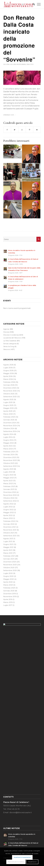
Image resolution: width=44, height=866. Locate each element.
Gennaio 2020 (9, 591)
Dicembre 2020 (9, 562)
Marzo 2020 (8, 585)
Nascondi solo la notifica (16, 862)
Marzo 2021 (7, 553)
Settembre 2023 (10, 466)
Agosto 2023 (8, 469)
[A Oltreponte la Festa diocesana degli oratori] (12, 151)
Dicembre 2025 (9, 388)
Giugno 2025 (8, 405)
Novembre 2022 (10, 495)
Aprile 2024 (8, 446)
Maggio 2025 (8, 408)
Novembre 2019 (9, 596)
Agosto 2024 (8, 434)
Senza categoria (9, 344)
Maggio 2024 (8, 443)
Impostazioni (32, 862)
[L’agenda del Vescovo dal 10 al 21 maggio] (31, 190)
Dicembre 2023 (9, 457)
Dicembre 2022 (9, 492)
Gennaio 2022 (8, 524)
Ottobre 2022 (8, 498)
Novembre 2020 (10, 565)
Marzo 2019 (8, 602)
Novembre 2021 (9, 530)
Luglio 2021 (7, 541)
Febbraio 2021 (9, 556)
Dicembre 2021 (9, 527)
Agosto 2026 (8, 365)
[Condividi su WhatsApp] (22, 130)
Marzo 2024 (8, 449)
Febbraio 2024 (9, 452)
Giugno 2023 (8, 475)
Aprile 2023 (7, 481)
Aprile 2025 (7, 411)
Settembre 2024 (10, 431)
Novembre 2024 (10, 426)
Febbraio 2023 (9, 486)
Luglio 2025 (8, 402)
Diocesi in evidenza (18, 64)
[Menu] (38, 4)
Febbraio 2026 (9, 382)
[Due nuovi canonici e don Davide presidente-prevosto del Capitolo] (12, 190)
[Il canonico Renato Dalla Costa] (22, 78)
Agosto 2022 (8, 504)
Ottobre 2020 (8, 567)
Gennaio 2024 (9, 454)
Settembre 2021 (9, 536)
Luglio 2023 (8, 472)
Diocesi (6, 64)
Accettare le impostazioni (22, 857)
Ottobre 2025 (8, 394)
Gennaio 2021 (8, 559)
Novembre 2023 (10, 460)
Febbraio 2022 (9, 521)
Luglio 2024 (8, 437)
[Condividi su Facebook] (7, 130)
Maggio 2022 (8, 512)
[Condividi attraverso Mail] (37, 130)
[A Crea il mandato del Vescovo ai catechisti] (12, 209)
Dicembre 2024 (9, 423)
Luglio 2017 (7, 605)
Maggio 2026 (8, 373)
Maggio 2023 (8, 478)
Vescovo (30, 64)
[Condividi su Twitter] (14, 130)
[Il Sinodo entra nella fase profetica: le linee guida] (12, 172)
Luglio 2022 (8, 507)
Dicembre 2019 (9, 594)
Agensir (6, 329)
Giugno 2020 (8, 576)
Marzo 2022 (8, 518)
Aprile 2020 (8, 582)
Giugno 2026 (8, 370)
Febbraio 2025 (9, 417)
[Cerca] (33, 4)
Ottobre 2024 (8, 428)
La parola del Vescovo (12, 338)
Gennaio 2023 (8, 489)
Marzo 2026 (8, 379)
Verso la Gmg (8, 346)
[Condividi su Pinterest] (29, 130)
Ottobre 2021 (8, 533)
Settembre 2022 (10, 501)
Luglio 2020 (8, 573)
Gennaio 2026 (8, 385)
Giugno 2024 (8, 440)
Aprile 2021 (7, 550)
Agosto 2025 (8, 399)
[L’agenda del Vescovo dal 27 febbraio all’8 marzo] (31, 209)
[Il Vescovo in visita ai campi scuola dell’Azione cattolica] (31, 172)
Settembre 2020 (10, 570)
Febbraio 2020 (9, 588)
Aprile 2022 (7, 515)
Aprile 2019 (7, 599)
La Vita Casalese (9, 341)
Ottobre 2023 (8, 463)
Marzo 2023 (8, 483)
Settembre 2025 (10, 397)
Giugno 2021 (8, 544)
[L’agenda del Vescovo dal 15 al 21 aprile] (31, 154)
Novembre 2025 (10, 391)
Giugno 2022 (8, 510)
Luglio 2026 (8, 368)
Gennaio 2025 (8, 420)
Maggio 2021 (8, 547)
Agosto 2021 (8, 539)
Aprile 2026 (7, 376)
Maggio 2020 (8, 579)
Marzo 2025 (8, 414)
